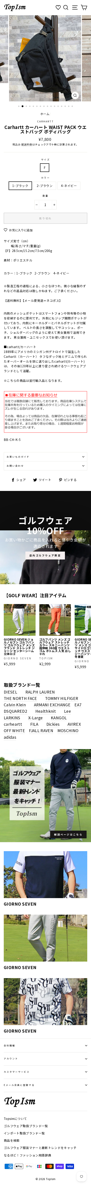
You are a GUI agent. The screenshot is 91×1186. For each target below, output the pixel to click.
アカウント (11, 1058)
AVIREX (74, 724)
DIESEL (10, 692)
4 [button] (30, 107)
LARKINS (12, 717)
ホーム (45, 114)
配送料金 (26, 144)
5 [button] (34, 107)
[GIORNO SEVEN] (45, 874)
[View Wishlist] (59, 8)
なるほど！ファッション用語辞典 (27, 1155)
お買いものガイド (18, 456)
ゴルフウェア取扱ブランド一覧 (26, 1126)
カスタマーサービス (17, 1071)
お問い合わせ (15, 465)
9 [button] (48, 107)
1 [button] (19, 107)
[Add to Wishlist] (32, 607)
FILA (34, 724)
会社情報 (9, 1045)
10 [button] (51, 107)
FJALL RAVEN (41, 730)
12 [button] (58, 107)
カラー (45, 177)
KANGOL (59, 717)
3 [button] (27, 107)
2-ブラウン (45, 185)
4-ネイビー (69, 185)
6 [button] (37, 107)
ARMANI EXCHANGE (52, 704)
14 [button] (65, 107)
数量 (45, 195)
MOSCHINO (68, 730)
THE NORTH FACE (20, 698)
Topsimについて (15, 1118)
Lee (67, 711)
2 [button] (23, 106)
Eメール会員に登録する (19, 1085)
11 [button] (55, 107)
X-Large (35, 717)
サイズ (45, 159)
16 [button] (73, 107)
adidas (10, 737)
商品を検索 (12, 1140)
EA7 (78, 704)
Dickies (52, 724)
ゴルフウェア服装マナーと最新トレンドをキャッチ (40, 1147)
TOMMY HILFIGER (61, 698)
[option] (45, 58)
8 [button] (44, 107)
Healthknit (45, 711)
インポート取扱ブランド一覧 (24, 1133)
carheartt (13, 724)
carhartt (45, 121)
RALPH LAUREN (40, 692)
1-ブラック (20, 185)
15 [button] (69, 107)
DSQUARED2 (15, 711)
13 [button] (62, 107)
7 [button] (41, 107)
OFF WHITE (14, 730)
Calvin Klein (15, 704)
